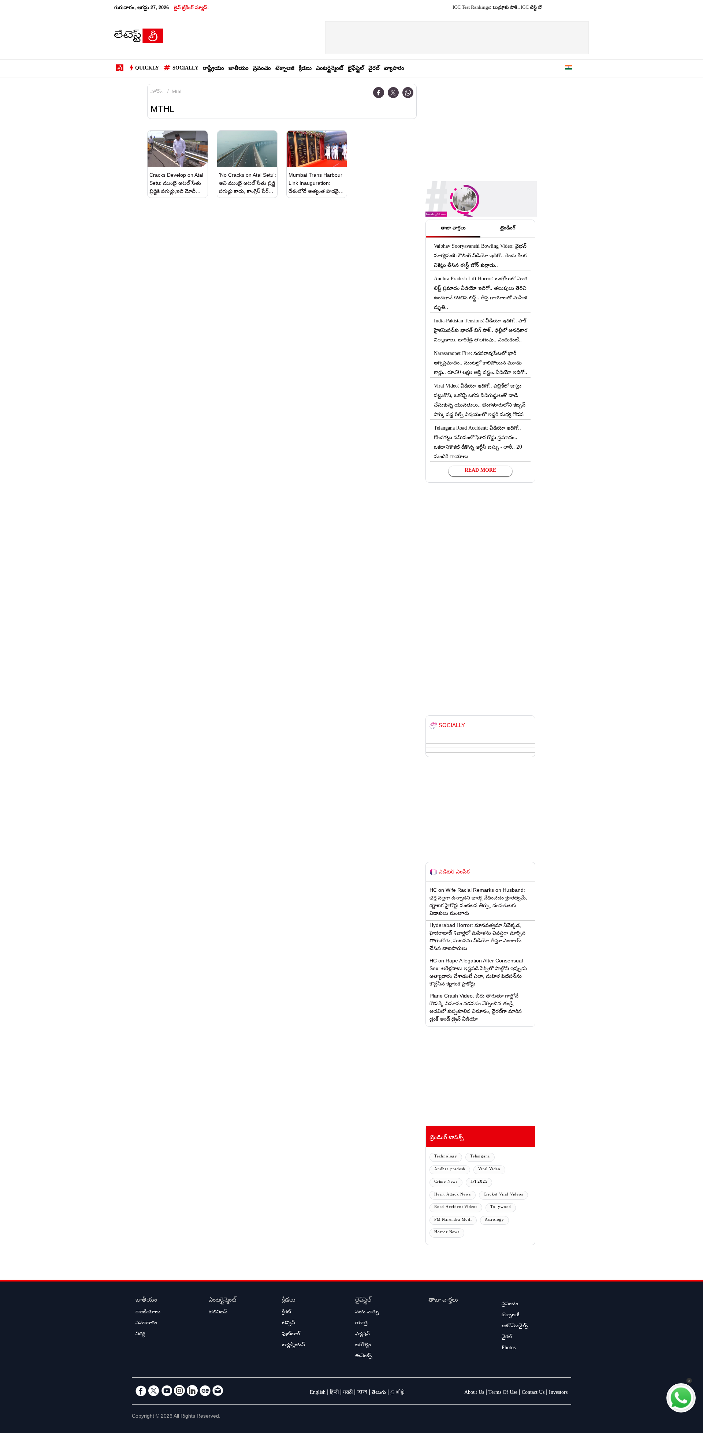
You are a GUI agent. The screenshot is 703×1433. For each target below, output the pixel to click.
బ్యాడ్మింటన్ (293, 1346)
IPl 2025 (478, 1182)
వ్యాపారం (394, 69)
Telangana (480, 1157)
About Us (474, 1393)
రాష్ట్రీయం (213, 69)
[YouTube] (166, 1390)
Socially (185, 69)
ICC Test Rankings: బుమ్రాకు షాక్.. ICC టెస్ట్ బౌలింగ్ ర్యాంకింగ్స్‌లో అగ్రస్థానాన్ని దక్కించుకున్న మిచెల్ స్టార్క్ (527, 8)
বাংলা (362, 1393)
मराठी (348, 1393)
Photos (509, 1348)
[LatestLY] (138, 38)
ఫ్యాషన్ (362, 1335)
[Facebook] (378, 92)
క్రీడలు (305, 69)
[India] (568, 68)
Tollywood (500, 1207)
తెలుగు (379, 1393)
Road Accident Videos (455, 1207)
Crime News (446, 1182)
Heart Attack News (452, 1195)
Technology (445, 1157)
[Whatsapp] (407, 92)
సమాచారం (146, 1324)
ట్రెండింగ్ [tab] (508, 228)
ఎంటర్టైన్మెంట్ (329, 69)
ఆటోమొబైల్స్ (515, 1326)
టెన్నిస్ (288, 1324)
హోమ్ (156, 93)
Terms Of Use (502, 1393)
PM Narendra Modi (453, 1220)
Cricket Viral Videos (503, 1195)
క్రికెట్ (286, 1313)
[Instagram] (179, 1390)
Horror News (447, 1233)
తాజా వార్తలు (443, 1300)
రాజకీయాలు (147, 1313)
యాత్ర (361, 1324)
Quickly (147, 69)
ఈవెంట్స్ (363, 1356)
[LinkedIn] (192, 1390)
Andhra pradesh (449, 1170)
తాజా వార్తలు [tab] (453, 228)
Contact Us (533, 1393)
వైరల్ (374, 69)
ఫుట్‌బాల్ (291, 1335)
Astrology (494, 1220)
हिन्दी (334, 1393)
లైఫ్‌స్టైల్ (356, 69)
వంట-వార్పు (367, 1313)
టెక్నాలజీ (284, 69)
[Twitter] (393, 92)
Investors (558, 1393)
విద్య (140, 1335)
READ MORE (480, 471)
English (318, 1393)
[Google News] (205, 1390)
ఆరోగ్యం (363, 1346)
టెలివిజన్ (218, 1313)
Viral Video (489, 1170)
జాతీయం (238, 69)
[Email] (217, 1390)
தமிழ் (398, 1393)
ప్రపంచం (262, 69)
